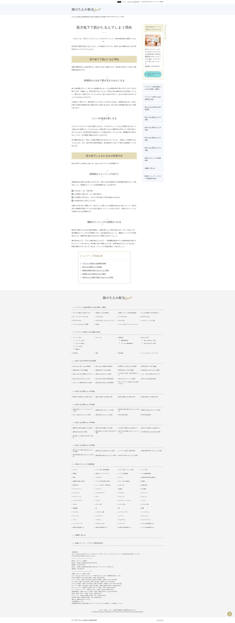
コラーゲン (99, 489)
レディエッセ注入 (80, 340)
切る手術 (75, 353)
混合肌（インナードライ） (103, 473)
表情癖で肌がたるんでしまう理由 (105, 410)
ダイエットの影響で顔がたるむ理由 (82, 382)
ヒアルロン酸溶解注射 (127, 343)
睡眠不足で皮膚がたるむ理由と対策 (82, 396)
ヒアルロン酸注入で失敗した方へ (82, 312)
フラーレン (144, 492)
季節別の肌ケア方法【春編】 (149, 366)
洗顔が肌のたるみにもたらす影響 (150, 370)
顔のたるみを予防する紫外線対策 (105, 378)
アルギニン (99, 519)
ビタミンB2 (99, 504)
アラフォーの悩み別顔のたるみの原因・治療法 (153, 88)
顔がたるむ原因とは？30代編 (153, 129)
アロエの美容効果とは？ (147, 523)
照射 (97, 353)
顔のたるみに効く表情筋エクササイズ (83, 374)
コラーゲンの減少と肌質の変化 (127, 450)
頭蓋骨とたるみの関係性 (102, 312)
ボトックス (99, 337)
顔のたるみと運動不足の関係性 (104, 366)
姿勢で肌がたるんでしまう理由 (104, 414)
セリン (97, 496)
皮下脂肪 (143, 489)
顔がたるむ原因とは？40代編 (92, 267)
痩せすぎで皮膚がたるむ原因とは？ (150, 428)
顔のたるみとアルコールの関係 (127, 378)
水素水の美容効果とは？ (125, 527)
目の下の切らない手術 (150, 343)
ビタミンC (144, 496)
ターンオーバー (77, 489)
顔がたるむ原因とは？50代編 (153, 139)
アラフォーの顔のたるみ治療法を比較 (153, 98)
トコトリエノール (77, 523)
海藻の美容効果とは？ (102, 527)
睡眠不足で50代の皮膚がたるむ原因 (82, 428)
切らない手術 (145, 337)
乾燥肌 (143, 481)
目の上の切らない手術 (150, 340)
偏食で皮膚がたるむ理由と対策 (104, 396)
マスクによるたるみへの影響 (80, 324)
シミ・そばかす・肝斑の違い (103, 485)
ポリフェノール (77, 496)
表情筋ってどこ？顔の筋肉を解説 (127, 312)
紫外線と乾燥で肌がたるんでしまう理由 (129, 410)
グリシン (143, 500)
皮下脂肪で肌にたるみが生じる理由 (150, 431)
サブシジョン (145, 516)
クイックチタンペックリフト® (149, 353)
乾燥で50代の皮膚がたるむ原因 (104, 428)
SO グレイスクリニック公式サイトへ (153, 74)
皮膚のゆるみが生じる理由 (80, 431)
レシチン (75, 469)
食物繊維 (75, 508)
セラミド (121, 477)
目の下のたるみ (145, 316)
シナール (121, 516)
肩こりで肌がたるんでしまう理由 (82, 414)
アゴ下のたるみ (123, 316)
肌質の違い (76, 485)
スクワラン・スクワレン (125, 500)
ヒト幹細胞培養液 (146, 473)
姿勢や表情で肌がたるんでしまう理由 (106, 455)
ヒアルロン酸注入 (80, 343)
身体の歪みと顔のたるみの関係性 (105, 382)
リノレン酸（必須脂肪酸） (103, 469)
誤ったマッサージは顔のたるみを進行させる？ (129, 382)
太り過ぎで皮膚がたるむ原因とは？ (128, 428)
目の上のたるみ (77, 320)
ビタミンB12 (122, 504)
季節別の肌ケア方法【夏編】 (80, 370)
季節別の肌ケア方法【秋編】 (103, 370)
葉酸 (142, 508)
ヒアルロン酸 (145, 504)
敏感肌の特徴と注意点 (79, 481)
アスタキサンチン (100, 492)
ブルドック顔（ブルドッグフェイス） (129, 324)
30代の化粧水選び (123, 414)
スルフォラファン (146, 519)
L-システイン (76, 492)
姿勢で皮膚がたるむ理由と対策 (127, 396)
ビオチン (75, 504)
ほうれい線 (121, 320)
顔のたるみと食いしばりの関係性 (82, 366)
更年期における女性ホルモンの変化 (94, 274)
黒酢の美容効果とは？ (79, 527)
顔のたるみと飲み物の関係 (148, 378)
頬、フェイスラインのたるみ (80, 316)
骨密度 (120, 489)
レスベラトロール (77, 500)
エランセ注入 (78, 346)
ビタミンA (121, 496)
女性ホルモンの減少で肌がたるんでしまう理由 (97, 277)
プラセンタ (99, 477)
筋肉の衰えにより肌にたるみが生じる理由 (106, 431)
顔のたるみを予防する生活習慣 (153, 108)
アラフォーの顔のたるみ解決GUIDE (94, 263)
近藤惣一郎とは (150, 168)
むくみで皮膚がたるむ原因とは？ (150, 312)
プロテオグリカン (100, 523)
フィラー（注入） (77, 337)
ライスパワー (122, 523)
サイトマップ (160, 620)
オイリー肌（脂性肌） (124, 481)
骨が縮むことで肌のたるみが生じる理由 (83, 436)
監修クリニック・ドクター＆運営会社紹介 (153, 177)
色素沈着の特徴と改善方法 (148, 477)
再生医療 (121, 353)
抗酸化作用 (144, 485)
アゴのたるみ (99, 316)
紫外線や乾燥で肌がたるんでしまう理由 (95, 270)
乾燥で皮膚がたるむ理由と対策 (149, 396)
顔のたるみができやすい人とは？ (82, 378)
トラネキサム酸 (100, 512)
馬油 (74, 477)
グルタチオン (122, 519)
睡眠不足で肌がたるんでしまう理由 (150, 410)
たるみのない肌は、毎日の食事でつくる (129, 374)
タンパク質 (144, 469)
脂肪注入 (77, 349)
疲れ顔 (97, 324)
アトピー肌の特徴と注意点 (103, 481)
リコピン (98, 500)
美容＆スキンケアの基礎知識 (153, 159)
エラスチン (121, 492)
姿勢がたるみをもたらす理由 (103, 374)
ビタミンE (121, 485)
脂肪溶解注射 (124, 340)
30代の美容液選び (146, 414)
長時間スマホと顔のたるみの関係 (127, 366)
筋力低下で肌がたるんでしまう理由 (128, 455)
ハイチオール (99, 516)
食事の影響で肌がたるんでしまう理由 (151, 450)
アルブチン (76, 512)
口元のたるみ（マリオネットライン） (106, 320)
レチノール (76, 516)
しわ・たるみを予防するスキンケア (150, 374)
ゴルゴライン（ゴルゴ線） (148, 320)
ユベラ (74, 519)
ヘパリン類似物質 (123, 473)
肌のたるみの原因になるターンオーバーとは (129, 431)
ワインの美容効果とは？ (147, 527)
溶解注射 (121, 337)
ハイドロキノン (145, 512)
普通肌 (74, 473)
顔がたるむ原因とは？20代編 (153, 118)
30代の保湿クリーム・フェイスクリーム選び (83, 410)
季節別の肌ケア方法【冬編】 (126, 370)
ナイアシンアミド (123, 512)
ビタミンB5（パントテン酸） (126, 469)
